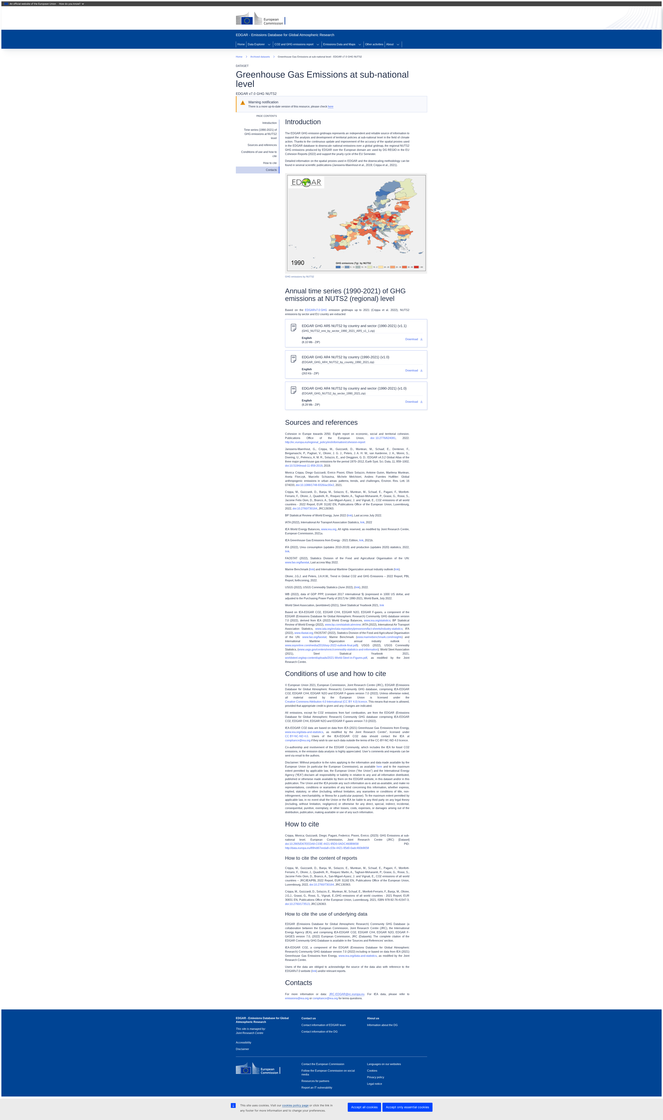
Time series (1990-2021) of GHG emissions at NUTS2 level (260, 134)
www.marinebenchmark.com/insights (379, 637)
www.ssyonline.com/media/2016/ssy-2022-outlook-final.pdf (321, 645)
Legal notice (374, 1083)
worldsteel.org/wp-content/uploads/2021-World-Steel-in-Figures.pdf (326, 657)
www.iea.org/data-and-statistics (304, 732)
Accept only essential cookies (407, 1107)
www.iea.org (328, 529)
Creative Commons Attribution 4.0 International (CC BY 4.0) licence (326, 701)
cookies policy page (295, 1105)
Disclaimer (242, 1049)
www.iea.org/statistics (377, 620)
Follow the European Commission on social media (328, 1072)
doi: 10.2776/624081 (383, 438)
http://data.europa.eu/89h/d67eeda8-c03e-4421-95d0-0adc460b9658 (327, 848)
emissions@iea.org (297, 998)
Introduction (269, 122)
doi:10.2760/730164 (305, 508)
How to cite (270, 163)
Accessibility (243, 1042)
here (330, 106)
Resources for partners (315, 1081)
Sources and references (262, 145)
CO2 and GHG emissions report (294, 44)
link (350, 515)
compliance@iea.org (297, 740)
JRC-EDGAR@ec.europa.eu (346, 994)
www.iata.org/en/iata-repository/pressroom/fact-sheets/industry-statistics (358, 628)
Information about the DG (382, 1025)
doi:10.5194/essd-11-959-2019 (304, 465)
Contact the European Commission (322, 1064)
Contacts (271, 169)
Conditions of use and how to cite (259, 154)
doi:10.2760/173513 (297, 903)
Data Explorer (256, 44)
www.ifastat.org (303, 632)
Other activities (374, 44)
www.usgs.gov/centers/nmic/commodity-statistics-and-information (338, 649)
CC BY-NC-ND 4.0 (296, 736)
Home (241, 44)
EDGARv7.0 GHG (316, 310)
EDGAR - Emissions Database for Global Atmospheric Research (262, 1020)
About (389, 44)
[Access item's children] (269, 44)
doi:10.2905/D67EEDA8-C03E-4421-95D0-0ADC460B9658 (322, 843)
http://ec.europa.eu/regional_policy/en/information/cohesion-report (325, 442)
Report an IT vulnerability (316, 1087)
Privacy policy (375, 1077)
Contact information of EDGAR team (323, 1025)
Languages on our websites (384, 1064)
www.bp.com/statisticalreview (343, 624)
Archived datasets (260, 56)
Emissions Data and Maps (339, 44)
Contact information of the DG (319, 1031)
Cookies (372, 1070)
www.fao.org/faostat (297, 562)
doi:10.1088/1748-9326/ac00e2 (315, 485)
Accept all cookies (364, 1107)
